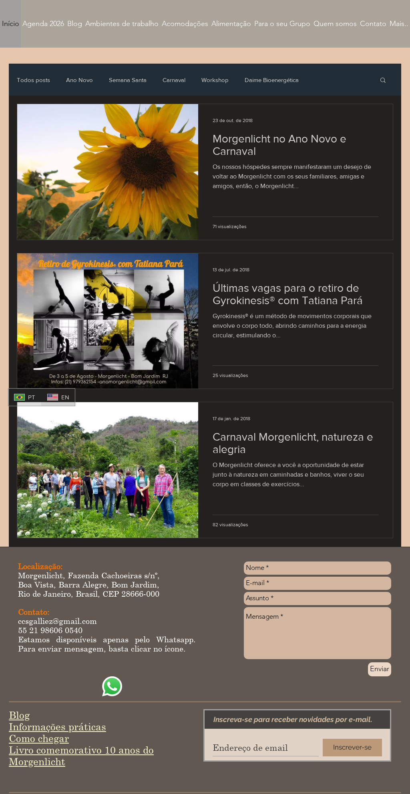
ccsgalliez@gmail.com (57, 621)
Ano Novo (79, 79)
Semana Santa (128, 79)
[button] (383, 80)
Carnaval (174, 79)
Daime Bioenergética (272, 79)
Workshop (215, 79)
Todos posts (33, 79)
